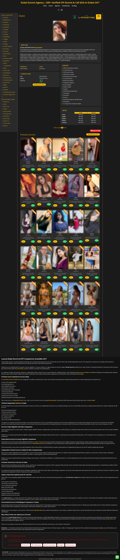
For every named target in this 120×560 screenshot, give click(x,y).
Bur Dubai (6, 49)
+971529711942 (87, 17)
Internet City (6, 82)
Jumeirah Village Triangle (8, 99)
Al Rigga (5, 39)
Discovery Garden (7, 58)
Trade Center (6, 123)
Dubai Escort (8, 65)
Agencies (57, 6)
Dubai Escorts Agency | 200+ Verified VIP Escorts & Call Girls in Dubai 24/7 (60, 2)
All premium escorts (93, 134)
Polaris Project (71, 545)
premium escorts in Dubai (11, 379)
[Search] (58, 10)
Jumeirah (5, 89)
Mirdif (4, 104)
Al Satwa (5, 44)
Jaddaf (5, 85)
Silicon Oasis (6, 118)
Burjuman (6, 51)
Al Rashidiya (6, 37)
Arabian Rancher (7, 46)
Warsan (5, 126)
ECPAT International (50, 545)
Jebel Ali (5, 87)
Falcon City (6, 75)
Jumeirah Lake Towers (9, 92)
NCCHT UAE (26, 545)
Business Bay (6, 53)
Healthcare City (7, 77)
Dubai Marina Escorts (38, 443)
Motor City (6, 106)
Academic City (6, 20)
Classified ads (66, 6)
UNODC (61, 545)
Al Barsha (5, 22)
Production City (7, 114)
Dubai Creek (6, 70)
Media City (6, 101)
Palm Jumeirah (38, 47)
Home (45, 6)
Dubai (4, 63)
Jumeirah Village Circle (9, 94)
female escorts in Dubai (82, 372)
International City (7, 80)
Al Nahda (5, 29)
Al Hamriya (6, 24)
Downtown (6, 61)
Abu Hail (5, 17)
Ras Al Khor (6, 116)
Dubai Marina (6, 73)
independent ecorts (18, 400)
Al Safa (5, 41)
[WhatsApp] (33, 169)
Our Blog (74, 6)
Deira (4, 56)
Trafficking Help (36, 545)
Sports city (6, 121)
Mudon (5, 109)
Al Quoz (5, 32)
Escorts (51, 6)
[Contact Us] (61, 10)
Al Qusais (5, 34)
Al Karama (6, 27)
